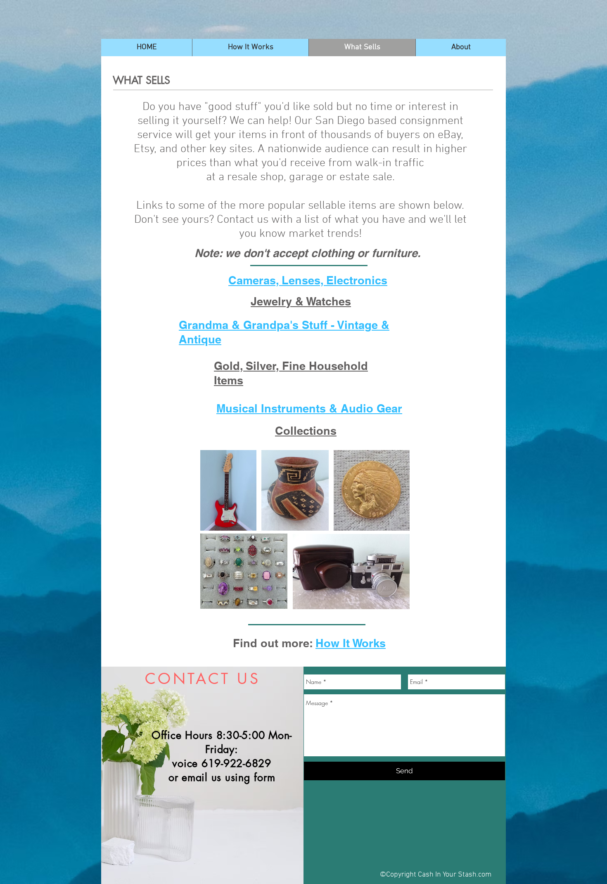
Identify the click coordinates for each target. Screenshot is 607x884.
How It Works (350, 643)
